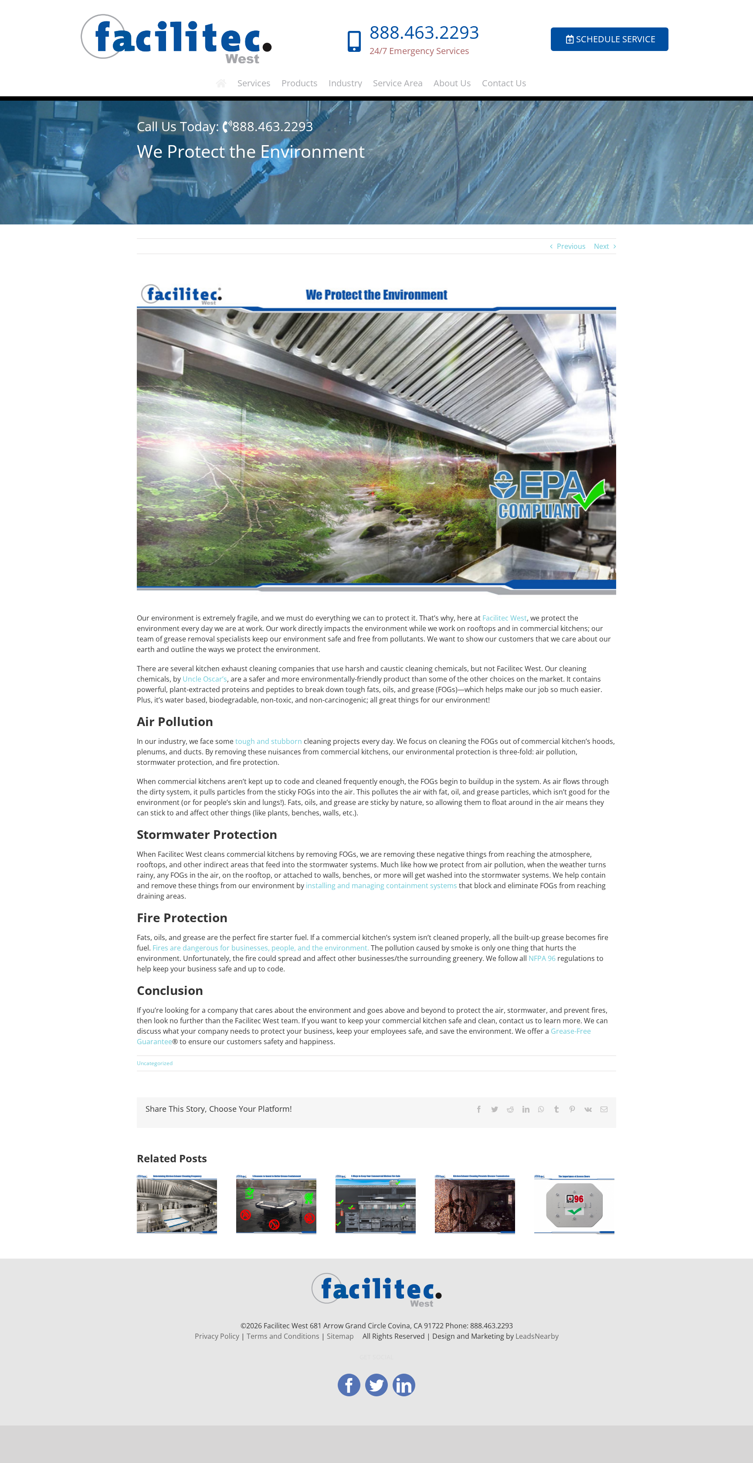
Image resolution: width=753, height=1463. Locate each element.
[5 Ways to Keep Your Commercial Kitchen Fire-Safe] (376, 1203)
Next (601, 246)
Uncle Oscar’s (205, 679)
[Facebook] (349, 1385)
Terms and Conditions (283, 1336)
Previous (571, 246)
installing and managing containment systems (381, 885)
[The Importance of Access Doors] (574, 1203)
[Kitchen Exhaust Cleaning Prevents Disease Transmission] (475, 1203)
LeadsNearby (537, 1336)
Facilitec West (504, 618)
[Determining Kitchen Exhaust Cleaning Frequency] (177, 1203)
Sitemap (340, 1336)
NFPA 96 (542, 958)
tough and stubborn (268, 741)
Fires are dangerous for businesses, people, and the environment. (261, 948)
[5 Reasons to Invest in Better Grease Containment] (276, 1203)
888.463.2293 (424, 32)
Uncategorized (155, 1063)
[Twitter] (376, 1385)
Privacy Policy (217, 1336)
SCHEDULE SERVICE (615, 39)
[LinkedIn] (404, 1385)
